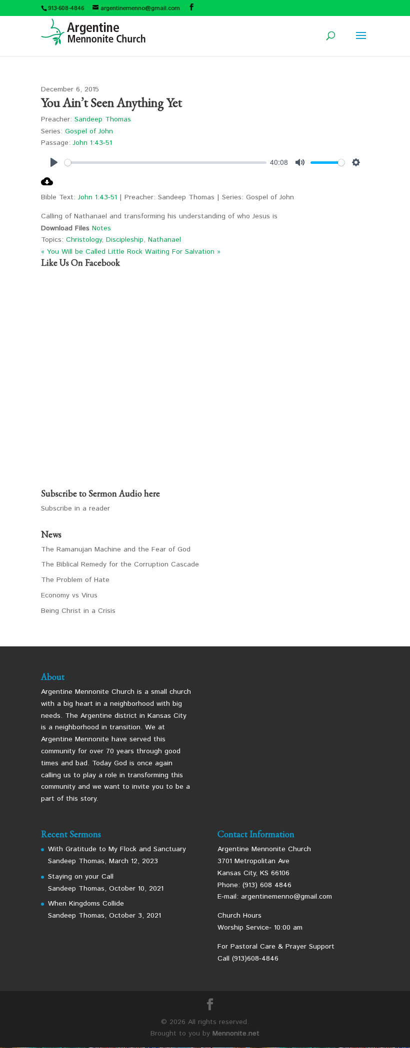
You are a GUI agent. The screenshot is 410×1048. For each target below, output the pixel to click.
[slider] (165, 162)
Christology (84, 240)
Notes (101, 228)
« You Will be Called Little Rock (91, 252)
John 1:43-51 (92, 143)
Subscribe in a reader (75, 509)
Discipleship (125, 240)
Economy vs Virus (69, 595)
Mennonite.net (236, 1034)
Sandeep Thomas (102, 119)
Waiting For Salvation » (182, 252)
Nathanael (164, 240)
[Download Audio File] (47, 185)
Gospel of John (89, 131)
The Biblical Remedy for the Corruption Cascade (120, 564)
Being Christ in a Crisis (78, 611)
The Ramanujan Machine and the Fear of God (115, 549)
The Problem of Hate (75, 580)
